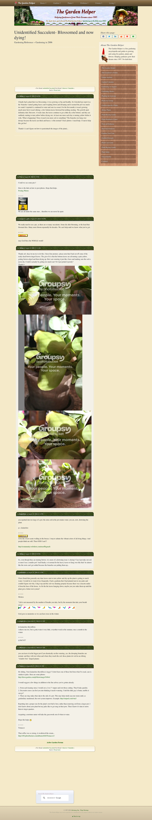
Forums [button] (98, 3)
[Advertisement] (54, 65)
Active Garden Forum (55, 742)
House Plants (106, 110)
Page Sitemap (84, 810)
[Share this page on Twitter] (109, 36)
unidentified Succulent (49, 88)
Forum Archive (107, 77)
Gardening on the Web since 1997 (94, 21)
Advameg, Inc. (75, 810)
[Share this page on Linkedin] (115, 36)
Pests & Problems (108, 124)
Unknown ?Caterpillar (68, 88)
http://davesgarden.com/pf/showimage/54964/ (34, 677)
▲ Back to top (76, 816)
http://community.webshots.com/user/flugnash (34, 546)
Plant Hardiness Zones (110, 119)
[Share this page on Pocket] (127, 36)
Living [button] (111, 3)
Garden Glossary (108, 138)
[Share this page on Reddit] (121, 36)
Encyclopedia (106, 156)
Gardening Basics (108, 91)
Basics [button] (42, 3)
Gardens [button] (56, 3)
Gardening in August (109, 86)
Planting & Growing (109, 96)
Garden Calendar (108, 82)
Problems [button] (83, 3)
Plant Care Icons (107, 142)
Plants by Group (107, 100)
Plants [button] (70, 3)
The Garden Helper (26, 3)
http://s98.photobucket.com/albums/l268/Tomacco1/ (36, 736)
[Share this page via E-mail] (133, 36)
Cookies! (105, 161)
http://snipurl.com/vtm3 (68, 698)
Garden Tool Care (108, 133)
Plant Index (106, 152)
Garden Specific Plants (110, 105)
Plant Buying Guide (109, 114)
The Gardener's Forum (110, 72)
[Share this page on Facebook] (103, 36)
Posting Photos (23, 190)
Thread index (57, 90)
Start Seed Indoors (108, 128)
